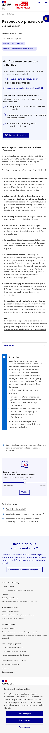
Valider (24, 492)
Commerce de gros (8, 672)
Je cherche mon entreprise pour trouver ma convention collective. (26, 116)
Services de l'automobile (10, 664)
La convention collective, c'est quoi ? (23, 88)
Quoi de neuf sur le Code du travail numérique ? (18, 590)
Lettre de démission (8, 628)
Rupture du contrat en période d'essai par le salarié (19, 632)
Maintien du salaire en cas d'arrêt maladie (16, 655)
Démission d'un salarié (16, 509)
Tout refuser (24, 720)
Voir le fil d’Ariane (8, 14)
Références (9, 345)
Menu (45, 3)
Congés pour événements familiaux (14, 651)
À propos (5, 594)
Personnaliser (24, 726)
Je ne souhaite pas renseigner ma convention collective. (21, 125)
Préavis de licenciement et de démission (19, 48)
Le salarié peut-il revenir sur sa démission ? (25, 513)
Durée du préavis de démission (12, 647)
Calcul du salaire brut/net (10, 611)
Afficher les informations (16, 135)
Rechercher (39, 3)
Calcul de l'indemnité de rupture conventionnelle (18, 615)
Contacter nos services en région (23, 569)
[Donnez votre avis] (46, 18)
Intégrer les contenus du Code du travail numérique (19, 602)
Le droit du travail (8, 587)
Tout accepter (24, 713)
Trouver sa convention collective (13, 619)
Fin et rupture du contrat (13, 43)
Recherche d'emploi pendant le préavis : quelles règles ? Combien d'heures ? (24, 520)
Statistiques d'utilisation (10, 598)
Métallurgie (6, 668)
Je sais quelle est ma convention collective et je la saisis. (26, 108)
